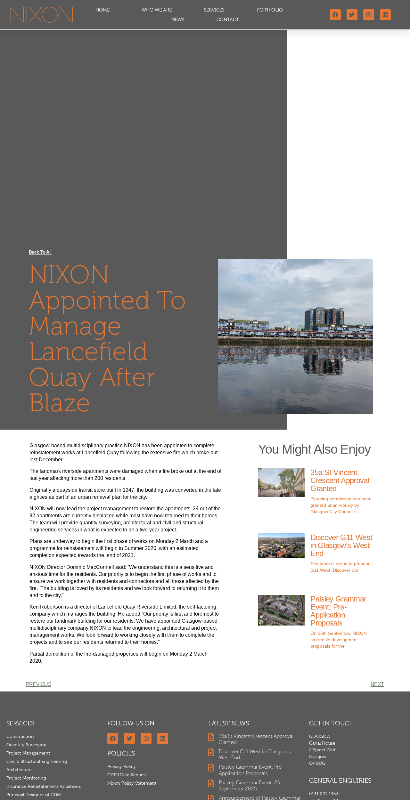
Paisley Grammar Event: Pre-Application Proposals (338, 610)
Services (214, 10)
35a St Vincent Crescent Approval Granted (339, 480)
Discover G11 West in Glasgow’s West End (341, 545)
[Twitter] (352, 14)
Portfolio (270, 10)
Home (102, 10)
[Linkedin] (385, 14)
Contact (228, 19)
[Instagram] (368, 14)
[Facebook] (335, 14)
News (177, 19)
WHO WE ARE (157, 10)
